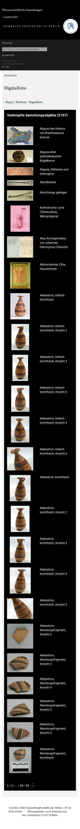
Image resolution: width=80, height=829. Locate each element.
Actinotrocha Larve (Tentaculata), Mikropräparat (52, 212)
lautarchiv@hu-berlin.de (40, 807)
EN (3, 67)
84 (21, 785)
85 (27, 785)
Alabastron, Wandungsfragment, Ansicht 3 (53, 659)
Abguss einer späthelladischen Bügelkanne (50, 156)
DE (7, 67)
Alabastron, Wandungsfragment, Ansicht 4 (53, 683)
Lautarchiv (11, 16)
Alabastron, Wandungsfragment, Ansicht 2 (53, 630)
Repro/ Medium (16, 101)
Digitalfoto (36, 101)
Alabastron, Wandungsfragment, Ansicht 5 (53, 705)
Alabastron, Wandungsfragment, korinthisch (53, 753)
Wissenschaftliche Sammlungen (22, 9)
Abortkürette (48, 182)
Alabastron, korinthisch (54, 477)
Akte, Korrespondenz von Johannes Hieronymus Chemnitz (54, 243)
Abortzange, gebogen (53, 192)
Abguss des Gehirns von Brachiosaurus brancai (52, 133)
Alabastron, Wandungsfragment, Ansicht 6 (53, 728)
